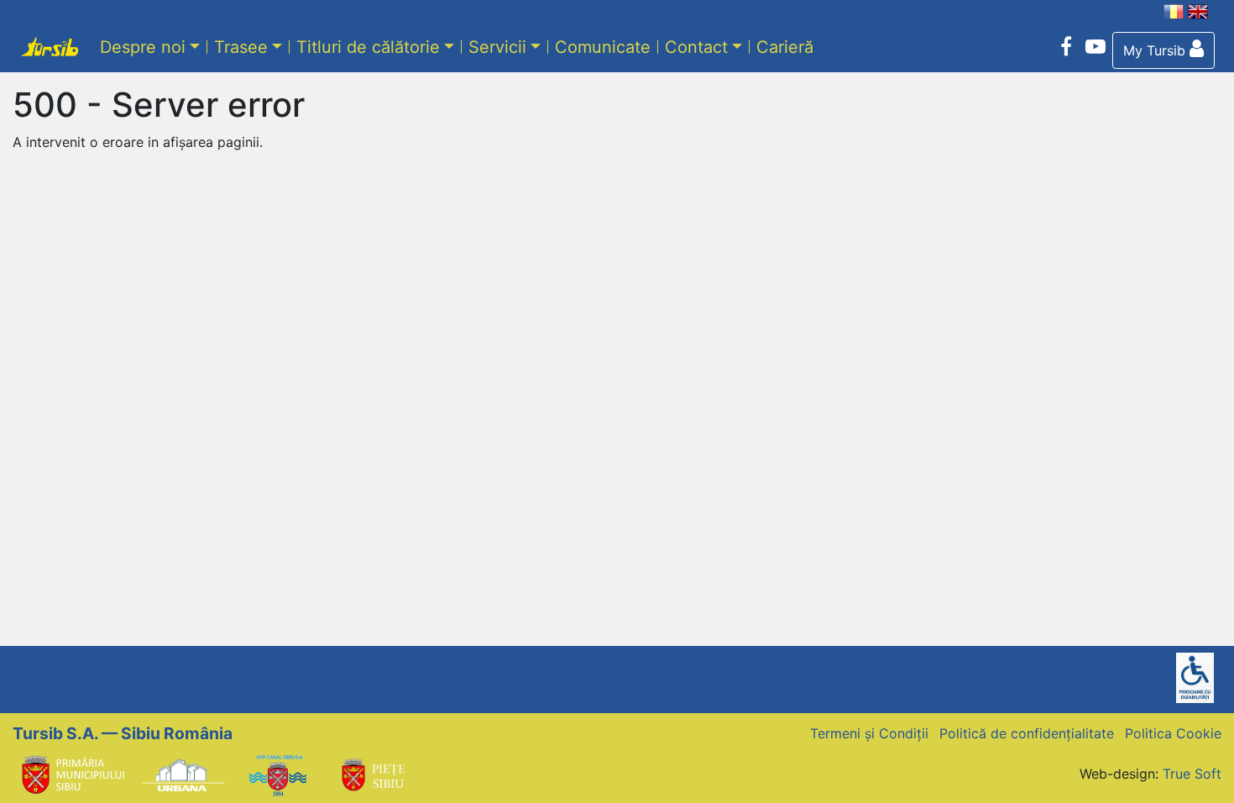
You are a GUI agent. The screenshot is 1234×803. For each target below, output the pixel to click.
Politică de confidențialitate (1026, 733)
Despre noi (143, 47)
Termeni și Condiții (869, 733)
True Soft (1192, 773)
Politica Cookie (1173, 733)
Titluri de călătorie (368, 47)
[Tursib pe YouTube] (1095, 47)
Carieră (784, 47)
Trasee (241, 47)
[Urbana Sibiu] (183, 773)
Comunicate (603, 47)
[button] (1163, 50)
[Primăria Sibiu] (71, 773)
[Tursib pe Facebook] (1066, 47)
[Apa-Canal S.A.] (278, 773)
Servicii (497, 47)
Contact (696, 47)
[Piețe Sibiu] (373, 773)
